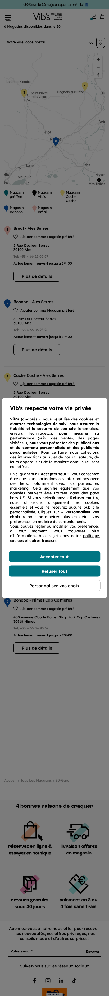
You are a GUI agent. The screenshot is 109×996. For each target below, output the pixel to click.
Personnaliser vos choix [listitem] (54, 585)
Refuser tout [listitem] (54, 571)
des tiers (19, 483)
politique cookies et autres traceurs (55, 538)
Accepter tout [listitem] (54, 556)
